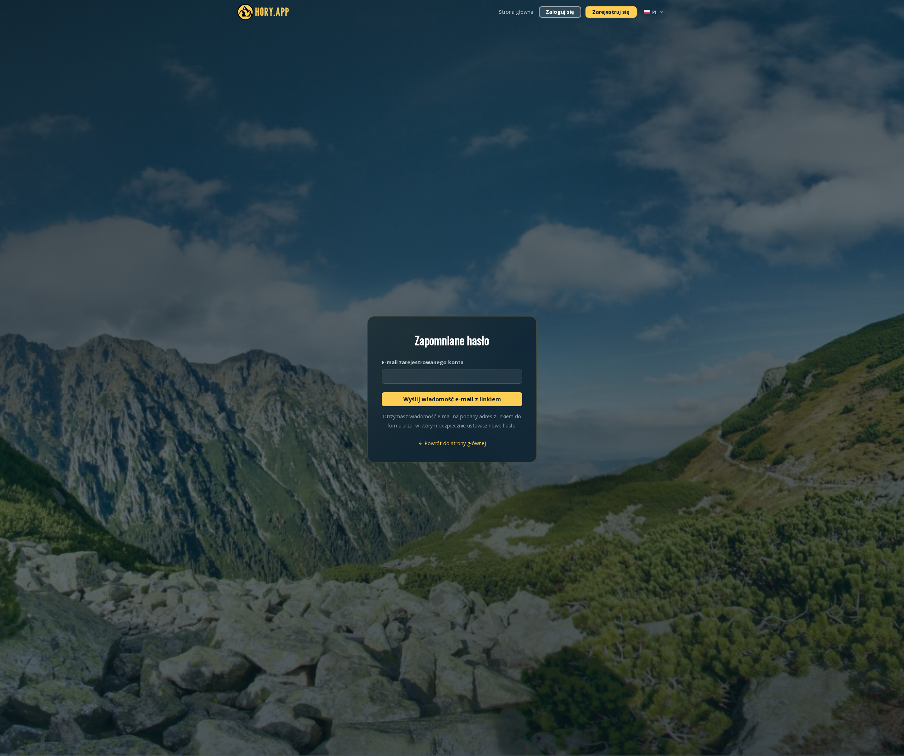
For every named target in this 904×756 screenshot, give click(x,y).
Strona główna (516, 11)
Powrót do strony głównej (454, 443)
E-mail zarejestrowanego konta (423, 362)
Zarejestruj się (611, 11)
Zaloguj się (560, 11)
